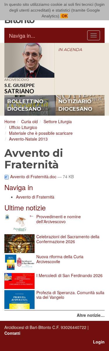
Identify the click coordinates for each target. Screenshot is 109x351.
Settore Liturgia (58, 121)
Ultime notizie (25, 207)
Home (9, 121)
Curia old (29, 121)
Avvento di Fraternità (35, 197)
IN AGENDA (70, 49)
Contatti (12, 333)
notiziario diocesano (75, 105)
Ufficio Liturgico (23, 127)
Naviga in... (22, 35)
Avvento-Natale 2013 (28, 139)
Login (99, 342)
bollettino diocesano (25, 105)
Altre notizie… (91, 315)
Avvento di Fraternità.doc (33, 176)
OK (64, 16)
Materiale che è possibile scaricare (41, 133)
